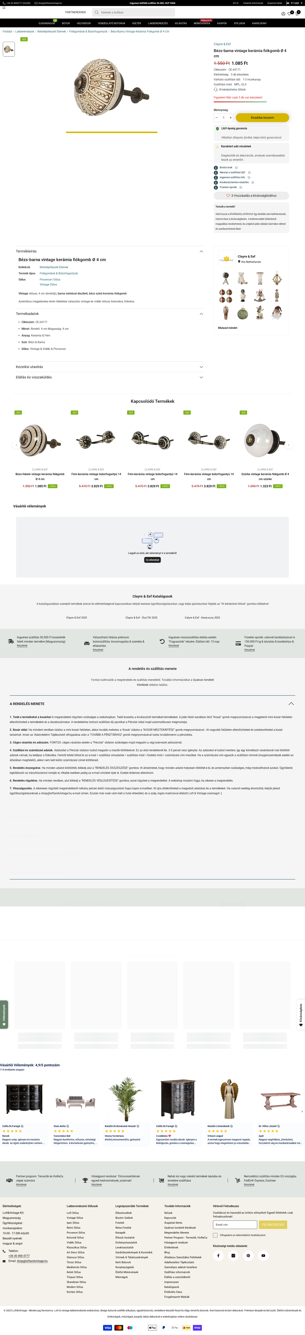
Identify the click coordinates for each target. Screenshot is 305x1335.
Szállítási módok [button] (26, 836)
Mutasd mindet (227, 328)
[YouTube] (168, 937)
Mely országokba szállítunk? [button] (38, 873)
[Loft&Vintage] (93, 613)
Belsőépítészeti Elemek (51, 31)
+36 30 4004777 (14, 3)
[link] (39, 641)
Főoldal (7, 31)
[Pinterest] (158, 937)
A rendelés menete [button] (27, 704)
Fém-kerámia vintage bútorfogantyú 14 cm (96, 476)
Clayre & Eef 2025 (76, 617)
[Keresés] (133, 12)
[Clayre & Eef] (226, 258)
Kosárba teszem (262, 117)
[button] (16, 445)
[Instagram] (147, 937)
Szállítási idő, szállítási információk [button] (45, 854)
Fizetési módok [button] (24, 818)
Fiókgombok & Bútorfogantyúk (88, 31)
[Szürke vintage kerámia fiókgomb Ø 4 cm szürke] (265, 440)
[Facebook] (137, 937)
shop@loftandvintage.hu (50, 3)
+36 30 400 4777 (19, 1256)
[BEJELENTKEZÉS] (283, 14)
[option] (111, 87)
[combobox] (137, 12)
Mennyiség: (221, 110)
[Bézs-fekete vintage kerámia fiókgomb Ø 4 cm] (39, 440)
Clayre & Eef (222, 44)
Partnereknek (75, 12)
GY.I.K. (236, 3)
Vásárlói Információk (253, 3)
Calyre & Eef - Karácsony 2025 (202, 617)
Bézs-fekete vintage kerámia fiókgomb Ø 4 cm (40, 476)
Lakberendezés (24, 31)
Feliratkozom (232, 905)
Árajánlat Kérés (274, 3)
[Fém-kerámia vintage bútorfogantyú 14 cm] (96, 440)
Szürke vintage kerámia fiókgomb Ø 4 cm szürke (265, 476)
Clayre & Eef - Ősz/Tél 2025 (141, 617)
